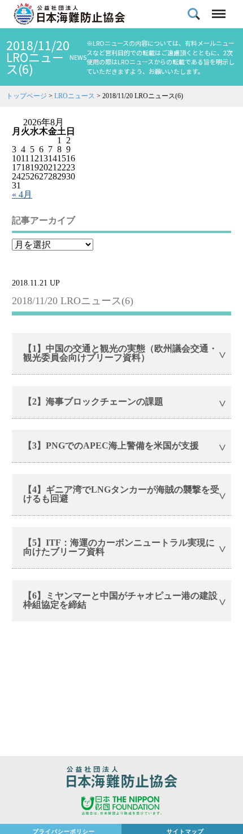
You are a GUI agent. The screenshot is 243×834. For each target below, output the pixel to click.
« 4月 (22, 194)
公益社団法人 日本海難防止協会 (121, 779)
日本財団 (121, 807)
